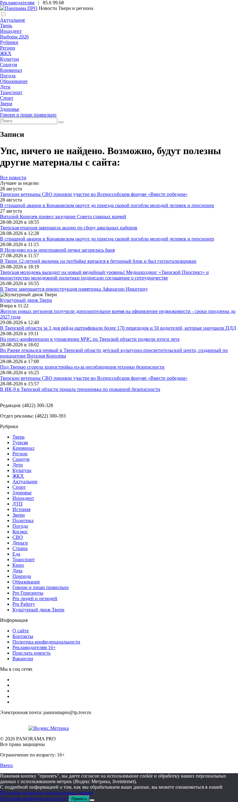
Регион (7, 47)
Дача (17, 570)
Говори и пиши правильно (28, 114)
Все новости (13, 177)
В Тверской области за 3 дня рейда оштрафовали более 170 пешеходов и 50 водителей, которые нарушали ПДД (118, 328)
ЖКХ (5, 53)
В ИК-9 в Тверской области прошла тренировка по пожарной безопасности (80, 389)
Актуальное (12, 20)
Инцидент (11, 31)
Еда (16, 554)
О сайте (20, 630)
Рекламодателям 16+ (34, 647)
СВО (17, 537)
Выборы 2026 (14, 36)
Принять (79, 798)
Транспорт (11, 92)
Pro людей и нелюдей (34, 598)
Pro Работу (23, 604)
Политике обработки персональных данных (46, 792)
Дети (5, 86)
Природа (21, 576)
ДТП (17, 503)
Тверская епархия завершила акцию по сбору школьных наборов (68, 227)
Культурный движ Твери (38, 609)
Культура (9, 59)
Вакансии (22, 658)
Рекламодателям (17, 2)
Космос (20, 531)
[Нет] (92, 800)
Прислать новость (31, 653)
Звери (6, 103)
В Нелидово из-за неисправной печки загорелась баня (57, 250)
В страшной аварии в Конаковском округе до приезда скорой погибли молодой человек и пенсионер (107, 205)
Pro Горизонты (27, 593)
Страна (20, 548)
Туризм (20, 442)
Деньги (20, 542)
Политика (22, 520)
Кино (18, 565)
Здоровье (9, 109)
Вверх (6, 765)
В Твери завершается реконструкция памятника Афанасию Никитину (74, 289)
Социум (8, 64)
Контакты (22, 636)
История (21, 509)
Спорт (6, 98)
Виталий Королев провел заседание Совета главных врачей (63, 216)
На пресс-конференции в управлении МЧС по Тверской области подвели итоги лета (89, 339)
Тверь (6, 25)
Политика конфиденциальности (46, 641)
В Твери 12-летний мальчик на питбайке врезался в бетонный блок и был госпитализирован (98, 261)
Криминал (11, 70)
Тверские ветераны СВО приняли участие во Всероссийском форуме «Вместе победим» (93, 194)
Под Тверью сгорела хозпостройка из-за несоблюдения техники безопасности (82, 367)
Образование (14, 81)
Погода (7, 75)
